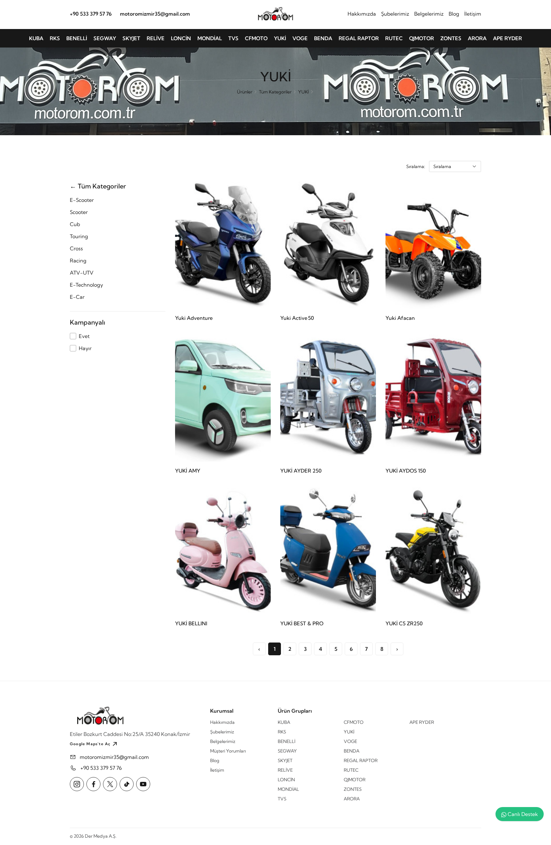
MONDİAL (209, 38)
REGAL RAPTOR (359, 38)
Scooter (79, 212)
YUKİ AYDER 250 (300, 470)
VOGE (300, 38)
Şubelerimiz (395, 14)
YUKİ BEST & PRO (301, 623)
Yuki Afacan (400, 318)
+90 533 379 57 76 (91, 14)
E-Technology (86, 285)
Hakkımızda (362, 14)
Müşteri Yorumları (228, 751)
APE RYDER (507, 38)
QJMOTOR (421, 38)
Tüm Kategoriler (275, 92)
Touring (79, 236)
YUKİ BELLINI (191, 623)
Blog (454, 14)
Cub (75, 224)
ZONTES (450, 38)
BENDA (323, 38)
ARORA (477, 38)
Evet (84, 336)
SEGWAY (104, 38)
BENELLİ (76, 38)
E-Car (77, 297)
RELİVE (156, 38)
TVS (233, 38)
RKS (55, 38)
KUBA (36, 38)
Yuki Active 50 (297, 318)
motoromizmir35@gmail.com (155, 14)
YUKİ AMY (187, 470)
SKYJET (131, 38)
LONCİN (181, 38)
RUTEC (394, 38)
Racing (78, 260)
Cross (76, 248)
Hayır (85, 348)
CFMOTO (256, 38)
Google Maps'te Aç (90, 743)
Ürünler (244, 92)
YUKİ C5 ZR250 (404, 623)
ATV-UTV (81, 272)
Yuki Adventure (194, 318)
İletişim (472, 14)
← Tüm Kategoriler (98, 186)
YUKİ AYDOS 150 (406, 470)
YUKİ (280, 38)
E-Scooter (82, 200)
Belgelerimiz (429, 14)
